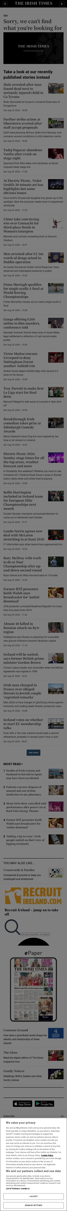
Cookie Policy (47, 1155)
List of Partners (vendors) (18, 1188)
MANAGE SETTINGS (33, 1205)
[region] (33, 1164)
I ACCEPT (33, 1196)
